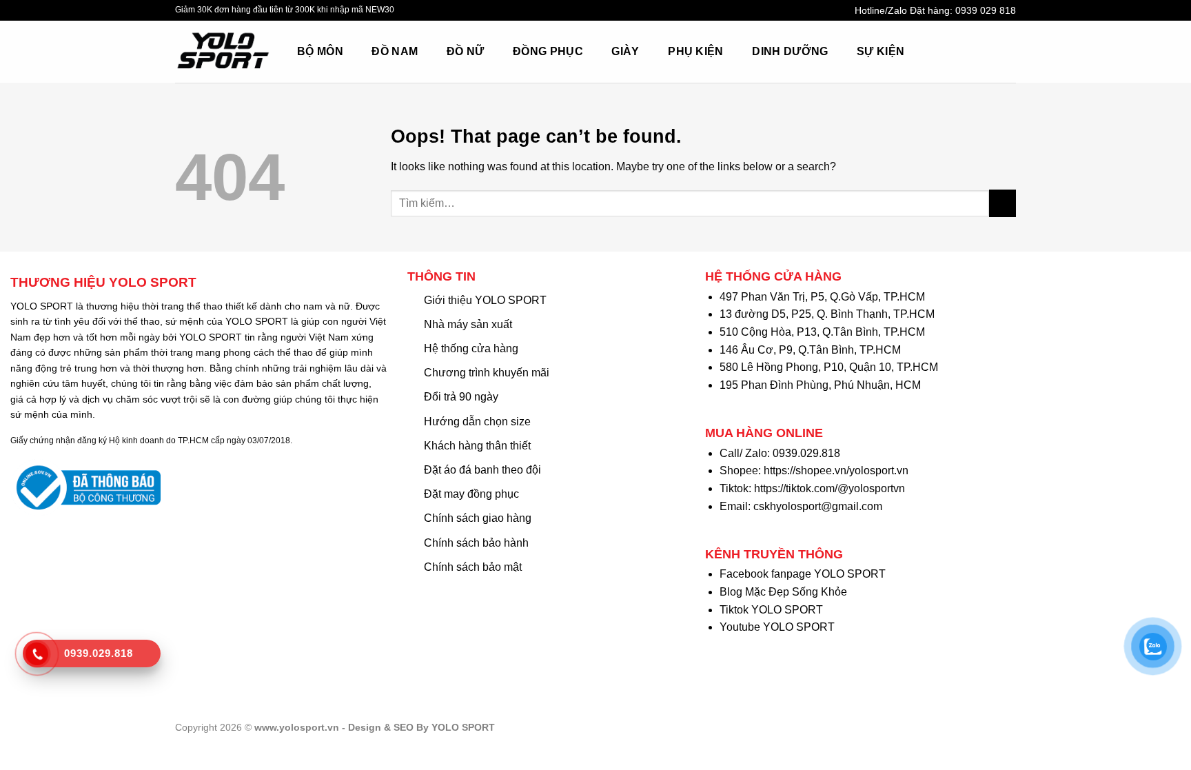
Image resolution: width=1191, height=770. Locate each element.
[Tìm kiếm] (947, 51)
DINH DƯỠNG (790, 51)
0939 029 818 (985, 10)
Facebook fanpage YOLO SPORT (803, 574)
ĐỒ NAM (394, 51)
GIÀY (625, 51)
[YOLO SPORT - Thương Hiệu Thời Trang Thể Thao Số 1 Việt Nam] (225, 52)
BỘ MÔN (320, 51)
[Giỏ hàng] (977, 52)
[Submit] (1002, 203)
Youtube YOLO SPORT (777, 627)
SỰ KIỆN (880, 51)
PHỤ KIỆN (696, 51)
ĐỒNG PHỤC (548, 51)
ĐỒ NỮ (466, 51)
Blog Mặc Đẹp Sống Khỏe (783, 592)
